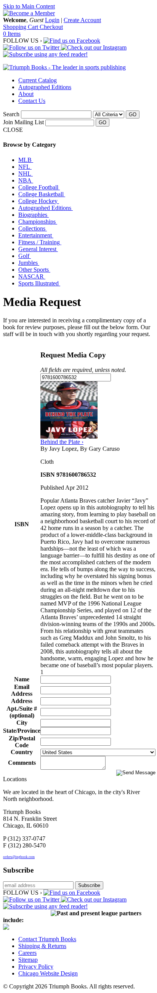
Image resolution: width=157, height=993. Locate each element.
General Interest (38, 249)
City (21, 722)
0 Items (12, 33)
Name (21, 679)
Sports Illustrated (39, 283)
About (26, 94)
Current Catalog (37, 80)
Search (11, 114)
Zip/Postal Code (22, 741)
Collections (32, 228)
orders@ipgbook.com (19, 857)
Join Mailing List (23, 122)
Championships (37, 221)
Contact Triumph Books (47, 939)
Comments (22, 762)
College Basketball (41, 194)
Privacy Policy (35, 966)
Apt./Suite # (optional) (21, 712)
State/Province (21, 730)
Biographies (33, 214)
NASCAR (31, 276)
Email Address (21, 690)
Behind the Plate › (61, 442)
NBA (25, 180)
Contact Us (31, 101)
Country (22, 752)
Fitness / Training (39, 242)
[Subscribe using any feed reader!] (45, 54)
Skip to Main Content (29, 6)
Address (21, 701)
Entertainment (35, 235)
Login (52, 20)
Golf (24, 256)
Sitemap (28, 959)
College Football (39, 187)
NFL (25, 166)
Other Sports (34, 269)
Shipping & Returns (42, 946)
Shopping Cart (21, 27)
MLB (25, 160)
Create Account (82, 20)
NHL (25, 173)
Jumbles (28, 262)
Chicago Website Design (48, 973)
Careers (27, 953)
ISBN (21, 524)
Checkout (51, 27)
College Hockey (38, 201)
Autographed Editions (44, 87)
